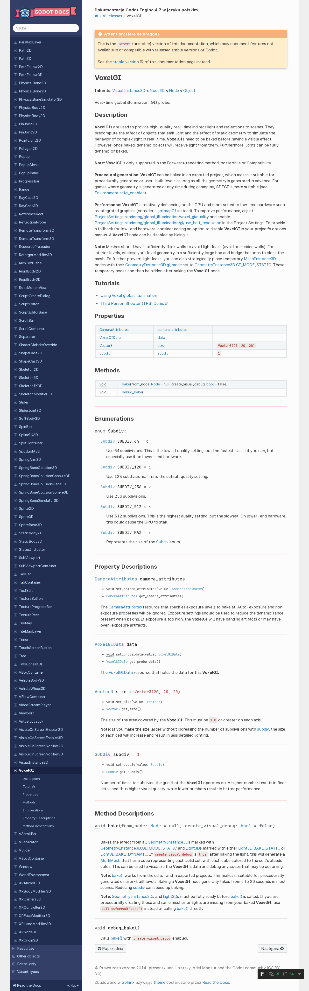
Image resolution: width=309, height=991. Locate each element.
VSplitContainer (32, 858)
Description (31, 779)
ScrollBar (26, 320)
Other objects (28, 956)
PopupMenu (29, 165)
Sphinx (128, 982)
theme (159, 982)
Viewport (26, 713)
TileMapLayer (30, 631)
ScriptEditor (29, 304)
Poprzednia (112, 948)
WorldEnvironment (34, 875)
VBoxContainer (31, 672)
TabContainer (30, 582)
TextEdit (26, 590)
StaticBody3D (30, 541)
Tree (22, 656)
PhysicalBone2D (32, 83)
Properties (30, 794)
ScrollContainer (31, 329)
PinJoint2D (28, 124)
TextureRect (29, 615)
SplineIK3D (28, 435)
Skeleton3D (28, 378)
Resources (26, 948)
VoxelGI (26, 770)
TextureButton (31, 598)
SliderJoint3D (30, 410)
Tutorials (29, 786)
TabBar (25, 574)
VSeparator (28, 842)
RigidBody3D (30, 279)
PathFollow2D (31, 67)
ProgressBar (29, 181)
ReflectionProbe (32, 222)
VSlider (25, 850)
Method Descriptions (38, 826)
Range (24, 189)
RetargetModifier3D (35, 255)
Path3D (25, 58)
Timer (23, 639)
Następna (270, 948)
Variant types (28, 972)
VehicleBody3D (31, 680)
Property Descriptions (39, 818)
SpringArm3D (30, 459)
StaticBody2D (30, 533)
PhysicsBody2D (32, 107)
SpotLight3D (29, 451)
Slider (23, 402)
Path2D (25, 50)
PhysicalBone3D (32, 91)
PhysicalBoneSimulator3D (40, 99)
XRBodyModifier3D (35, 891)
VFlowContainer (32, 697)
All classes (112, 16)
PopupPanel (29, 173)
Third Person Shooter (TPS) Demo (132, 303)
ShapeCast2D (30, 353)
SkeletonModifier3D (35, 394)
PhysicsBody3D (32, 116)
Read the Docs (215, 982)
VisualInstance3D (33, 762)
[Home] (96, 16)
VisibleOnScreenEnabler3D (41, 738)
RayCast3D (28, 206)
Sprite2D (26, 508)
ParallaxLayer (30, 42)
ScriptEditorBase (33, 312)
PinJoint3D (28, 132)
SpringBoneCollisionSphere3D (44, 492)
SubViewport (29, 558)
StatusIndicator (32, 549)
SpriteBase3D (30, 525)
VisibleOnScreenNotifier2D (41, 746)
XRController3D (32, 907)
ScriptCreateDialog (34, 296)
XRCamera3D (30, 899)
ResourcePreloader (34, 246)
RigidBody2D (30, 271)
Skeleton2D (29, 369)
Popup (24, 156)
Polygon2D (28, 149)
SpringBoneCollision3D (38, 468)
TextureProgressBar (35, 607)
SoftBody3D (29, 418)
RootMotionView (33, 288)
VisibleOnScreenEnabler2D (41, 729)
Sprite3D (26, 517)
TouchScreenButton (35, 648)
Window (25, 867)
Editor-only (26, 964)
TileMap (25, 623)
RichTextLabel (30, 263)
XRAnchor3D (29, 883)
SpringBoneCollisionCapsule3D (44, 476)
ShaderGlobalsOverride (38, 345)
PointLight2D (30, 140)
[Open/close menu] (15, 42)
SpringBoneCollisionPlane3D (42, 484)
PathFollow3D (30, 75)
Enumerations (33, 810)
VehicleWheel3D (32, 688)
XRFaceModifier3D (34, 916)
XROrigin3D (28, 940)
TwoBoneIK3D (31, 664)
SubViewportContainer (37, 566)
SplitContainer (30, 443)
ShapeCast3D (30, 361)
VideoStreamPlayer (35, 705)
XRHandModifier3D (35, 924)
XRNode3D (28, 932)
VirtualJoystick (31, 721)
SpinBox (26, 427)
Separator (27, 337)
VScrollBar (27, 834)
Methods (29, 802)
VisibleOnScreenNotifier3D (41, 754)
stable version (126, 61)
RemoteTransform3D (36, 239)
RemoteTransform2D (36, 230)
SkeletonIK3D (30, 386)
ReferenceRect (31, 214)
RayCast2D (28, 197)
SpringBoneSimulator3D (39, 500)
